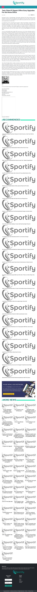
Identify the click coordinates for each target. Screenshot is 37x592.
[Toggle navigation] (3, 7)
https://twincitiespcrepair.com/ (26, 59)
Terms (26, 591)
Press (20, 580)
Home (20, 579)
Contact (20, 582)
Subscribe (8, 585)
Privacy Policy (30, 591)
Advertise (21, 581)
